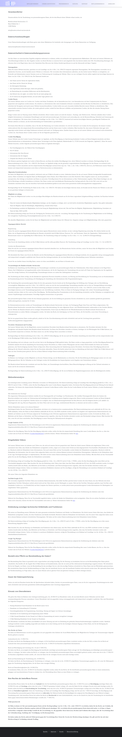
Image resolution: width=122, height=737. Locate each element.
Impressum (53, 731)
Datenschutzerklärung (72, 731)
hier (77, 433)
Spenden (45, 731)
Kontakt (61, 731)
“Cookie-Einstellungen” (37, 433)
